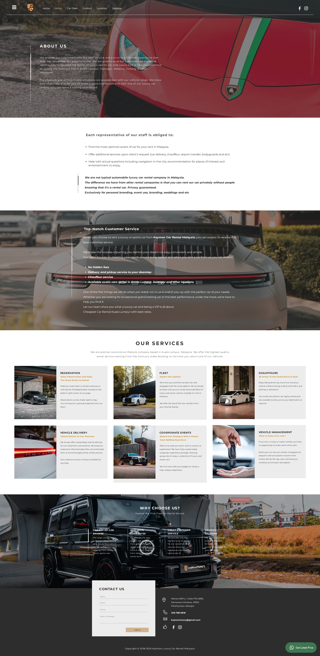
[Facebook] (299, 8)
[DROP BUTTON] (14, 7)
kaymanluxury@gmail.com (185, 620)
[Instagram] (306, 8)
